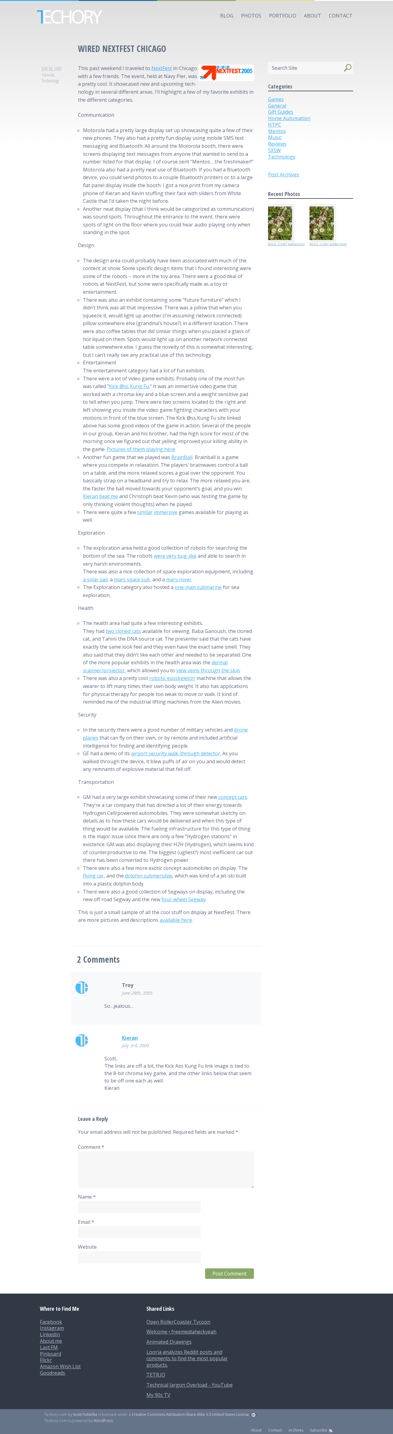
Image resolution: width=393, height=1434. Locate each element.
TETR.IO (155, 1374)
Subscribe (318, 1430)
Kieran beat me (100, 496)
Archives (296, 1430)
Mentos (277, 131)
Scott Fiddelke (85, 1414)
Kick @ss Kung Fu (129, 386)
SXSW (274, 150)
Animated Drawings (169, 1341)
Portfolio (282, 15)
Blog (226, 15)
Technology (50, 81)
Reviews (277, 143)
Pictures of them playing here (141, 449)
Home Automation (289, 118)
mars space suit (132, 579)
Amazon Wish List (60, 1366)
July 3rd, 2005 (135, 1045)
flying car (93, 875)
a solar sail (95, 579)
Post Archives (283, 174)
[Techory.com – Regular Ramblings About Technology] (196, 17)
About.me (51, 1341)
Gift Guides (280, 111)
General (48, 75)
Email (86, 1222)
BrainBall (182, 457)
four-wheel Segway (183, 899)
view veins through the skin (208, 670)
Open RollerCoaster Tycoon (178, 1321)
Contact (340, 15)
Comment (91, 1147)
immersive (165, 512)
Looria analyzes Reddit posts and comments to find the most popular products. (187, 1358)
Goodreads (52, 1372)
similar (145, 512)
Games (276, 99)
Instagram (52, 1328)
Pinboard (50, 1353)
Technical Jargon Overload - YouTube (189, 1384)
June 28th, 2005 (137, 993)
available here (176, 920)
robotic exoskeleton (172, 678)
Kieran (130, 1038)
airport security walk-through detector (175, 753)
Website (87, 1246)
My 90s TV (158, 1395)
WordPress (103, 1420)
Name (87, 1196)
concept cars (232, 797)
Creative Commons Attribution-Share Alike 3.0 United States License (190, 1414)
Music (275, 137)
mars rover (179, 579)
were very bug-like (175, 555)
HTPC (274, 124)
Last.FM (49, 1347)
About (312, 15)
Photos (251, 15)
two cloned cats (123, 631)
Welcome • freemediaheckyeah (181, 1331)
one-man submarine (198, 587)
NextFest (161, 68)
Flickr (46, 1360)
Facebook (51, 1321)
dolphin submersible (148, 875)
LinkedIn (50, 1334)
